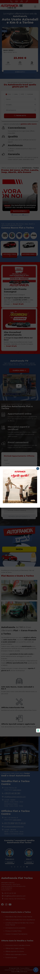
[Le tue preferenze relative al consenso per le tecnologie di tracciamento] (38, 730)
